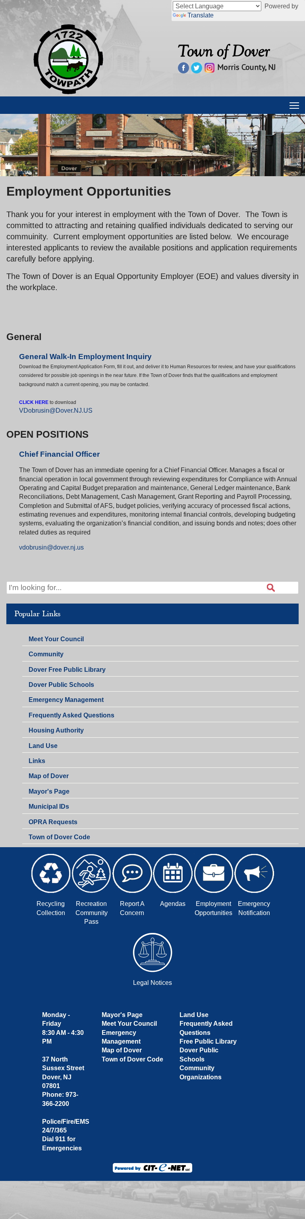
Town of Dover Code (59, 837)
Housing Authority (56, 730)
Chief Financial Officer (59, 454)
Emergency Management (66, 699)
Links (37, 761)
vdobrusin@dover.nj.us (51, 547)
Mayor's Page (49, 791)
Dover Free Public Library (67, 669)
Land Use (43, 745)
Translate (200, 15)
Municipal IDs (49, 806)
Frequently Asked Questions (71, 715)
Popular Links (37, 614)
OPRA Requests (53, 822)
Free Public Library (208, 1041)
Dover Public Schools (61, 684)
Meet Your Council (56, 639)
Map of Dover (49, 776)
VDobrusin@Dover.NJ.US (56, 410)
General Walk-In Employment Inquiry (85, 356)
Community (46, 654)
